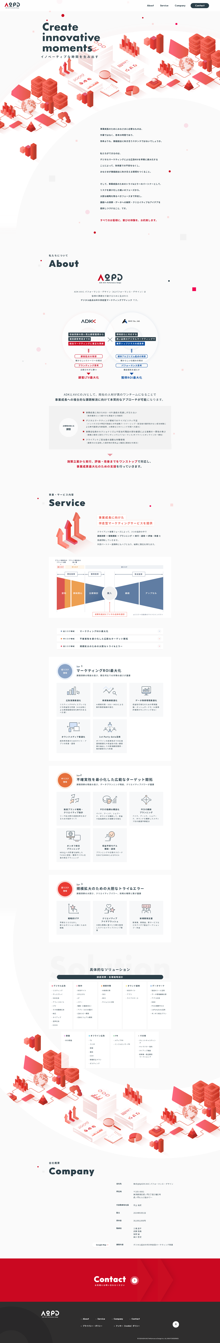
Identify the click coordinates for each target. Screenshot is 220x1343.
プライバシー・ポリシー (92, 1326)
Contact (199, 5)
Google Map (101, 1245)
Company (180, 5)
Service (164, 5)
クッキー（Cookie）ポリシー (128, 1326)
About (150, 5)
